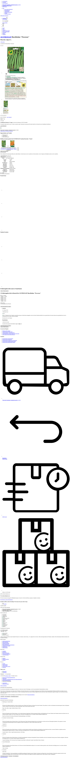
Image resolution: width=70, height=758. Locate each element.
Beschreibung (3, 152)
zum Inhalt (4, 2)
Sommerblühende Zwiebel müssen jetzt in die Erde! (10, 333)
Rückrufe (3, 660)
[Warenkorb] (36, 26)
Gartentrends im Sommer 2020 (7, 331)
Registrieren (4, 652)
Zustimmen (2, 696)
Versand (4, 6)
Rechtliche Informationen (5, 173)
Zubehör (2, 172)
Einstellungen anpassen (14, 696)
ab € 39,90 (11, 4)
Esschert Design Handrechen (7, 339)
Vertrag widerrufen (3, 685)
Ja (16, 323)
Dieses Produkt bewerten (4, 326)
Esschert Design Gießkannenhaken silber (9, 341)
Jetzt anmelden (4, 19)
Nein (19, 323)
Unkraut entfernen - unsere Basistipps (8, 332)
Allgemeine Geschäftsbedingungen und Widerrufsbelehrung (12, 679)
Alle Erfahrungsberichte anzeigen (6, 306)
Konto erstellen (4, 22)
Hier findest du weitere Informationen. (6, 599)
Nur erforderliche (7, 696)
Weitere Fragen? (5, 647)
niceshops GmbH (8, 675)
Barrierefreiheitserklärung (6, 680)
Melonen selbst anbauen (6, 330)
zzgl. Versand (9, 117)
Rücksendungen (7, 10)
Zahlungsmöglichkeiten (8, 12)
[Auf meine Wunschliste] (0, 127)
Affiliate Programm (5, 659)
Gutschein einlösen (5, 654)
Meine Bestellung (5, 642)
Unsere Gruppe (4, 665)
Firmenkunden (4, 646)
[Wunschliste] (3, 24)
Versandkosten (7, 11)
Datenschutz (4, 678)
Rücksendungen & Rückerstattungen (8, 644)
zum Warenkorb (5, 3)
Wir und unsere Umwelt (6, 666)
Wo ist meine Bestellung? (9, 9)
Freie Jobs (4, 667)
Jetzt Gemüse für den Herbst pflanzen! (8, 334)
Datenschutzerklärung (30, 694)
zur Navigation (4, 1)
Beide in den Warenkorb (4, 151)
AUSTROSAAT (5, 37)
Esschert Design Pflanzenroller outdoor (8, 342)
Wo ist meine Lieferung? (6, 653)
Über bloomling (5, 664)
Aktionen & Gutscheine (6, 645)
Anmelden (4, 651)
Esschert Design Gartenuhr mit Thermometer (9, 340)
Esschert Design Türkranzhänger (7, 338)
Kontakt (3, 663)
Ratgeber (3, 658)
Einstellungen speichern (4, 756)
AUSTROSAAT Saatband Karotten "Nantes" (9, 148)
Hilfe (3, 8)
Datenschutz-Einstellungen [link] (6, 681)
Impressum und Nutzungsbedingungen (8, 677)
